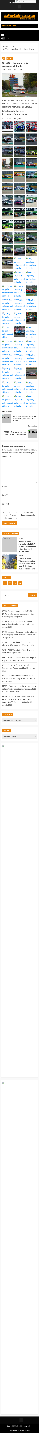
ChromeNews (14, 1430)
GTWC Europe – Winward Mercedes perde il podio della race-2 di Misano (27, 562)
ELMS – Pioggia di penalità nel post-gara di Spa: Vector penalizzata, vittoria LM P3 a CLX (19, 689)
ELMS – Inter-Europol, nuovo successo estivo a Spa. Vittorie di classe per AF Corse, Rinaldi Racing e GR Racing (18, 699)
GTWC (9, 58)
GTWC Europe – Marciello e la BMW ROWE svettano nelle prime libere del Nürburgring (27, 546)
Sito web (5, 504)
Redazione (7, 70)
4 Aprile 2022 (18, 70)
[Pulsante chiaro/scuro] (3, 38)
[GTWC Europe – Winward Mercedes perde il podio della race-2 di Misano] (9, 561)
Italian (21, 1)
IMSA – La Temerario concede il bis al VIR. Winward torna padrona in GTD (17, 677)
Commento (7, 456)
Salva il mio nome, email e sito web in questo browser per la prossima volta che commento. (19, 515)
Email (5, 495)
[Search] (8, 38)
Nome (5, 486)
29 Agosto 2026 (25, 569)
